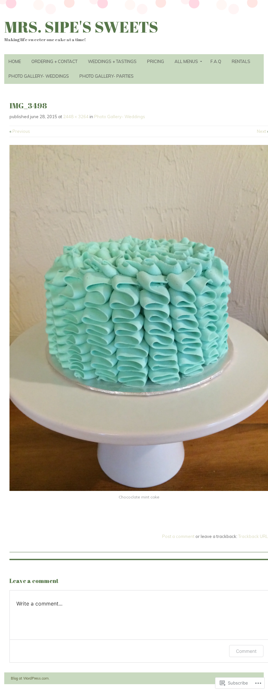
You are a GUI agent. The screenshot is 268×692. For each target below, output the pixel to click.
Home (14, 61)
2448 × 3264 (76, 116)
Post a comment (178, 536)
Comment (246, 651)
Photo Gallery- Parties (106, 76)
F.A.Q (215, 61)
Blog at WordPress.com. (30, 678)
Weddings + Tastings (112, 61)
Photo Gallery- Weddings (38, 76)
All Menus (186, 61)
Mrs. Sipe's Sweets (81, 26)
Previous (19, 131)
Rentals (241, 61)
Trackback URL (253, 536)
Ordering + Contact (54, 61)
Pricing (155, 61)
